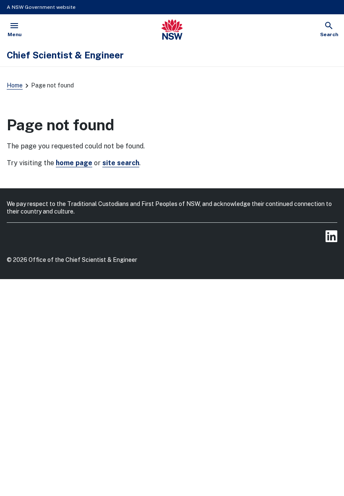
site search (120, 163)
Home (15, 85)
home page (74, 163)
